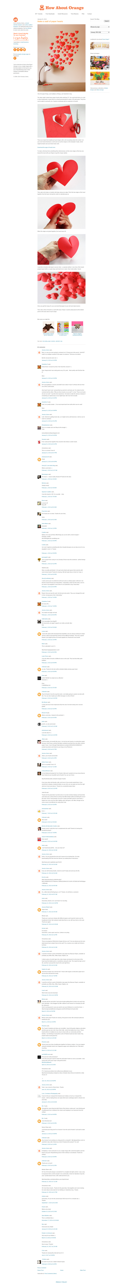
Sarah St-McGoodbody (48, 836)
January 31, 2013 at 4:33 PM (49, 378)
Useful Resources (63, 14)
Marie (43, 643)
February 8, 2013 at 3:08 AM (49, 822)
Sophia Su (44, 969)
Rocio (43, 500)
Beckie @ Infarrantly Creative (49, 826)
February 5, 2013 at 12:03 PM (49, 735)
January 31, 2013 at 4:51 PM (49, 421)
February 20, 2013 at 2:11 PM (49, 934)
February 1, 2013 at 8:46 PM (49, 615)
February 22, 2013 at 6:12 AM (49, 947)
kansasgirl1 (45, 557)
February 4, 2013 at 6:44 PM (49, 717)
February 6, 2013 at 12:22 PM (49, 788)
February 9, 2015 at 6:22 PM (49, 1165)
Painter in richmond (47, 1233)
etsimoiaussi (45, 730)
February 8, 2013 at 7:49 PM (49, 832)
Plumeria (44, 1026)
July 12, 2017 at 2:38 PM (48, 1255)
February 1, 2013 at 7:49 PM (49, 606)
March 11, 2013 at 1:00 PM (49, 1022)
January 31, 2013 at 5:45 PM (49, 435)
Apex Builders (45, 1215)
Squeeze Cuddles (46, 491)
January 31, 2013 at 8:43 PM (49, 461)
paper (49, 341)
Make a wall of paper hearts (50, 21)
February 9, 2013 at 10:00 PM (49, 841)
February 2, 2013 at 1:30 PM (49, 639)
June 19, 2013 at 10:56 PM (49, 1080)
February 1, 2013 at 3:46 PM (49, 540)
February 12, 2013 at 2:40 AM (49, 850)
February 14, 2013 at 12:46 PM (50, 903)
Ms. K (43, 1106)
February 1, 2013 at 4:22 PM (49, 563)
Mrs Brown (44, 702)
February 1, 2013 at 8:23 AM (49, 507)
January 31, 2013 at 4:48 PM (49, 410)
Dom (43, 675)
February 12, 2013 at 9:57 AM (49, 894)
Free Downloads (50, 14)
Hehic (43, 845)
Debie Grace (45, 762)
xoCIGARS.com (46, 1054)
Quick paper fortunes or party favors (63, 334)
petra (43, 721)
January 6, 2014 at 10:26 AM (49, 1102)
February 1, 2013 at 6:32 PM (49, 574)
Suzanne (44, 439)
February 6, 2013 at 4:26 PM (49, 804)
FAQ (83, 14)
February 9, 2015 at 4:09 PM (49, 1156)
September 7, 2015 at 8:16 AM (50, 1202)
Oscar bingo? (105, 39)
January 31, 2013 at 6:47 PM (49, 452)
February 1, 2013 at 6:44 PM (49, 586)
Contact (89, 14)
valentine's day (58, 341)
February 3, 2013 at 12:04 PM (49, 698)
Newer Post (40, 1270)
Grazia (43, 1206)
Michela (44, 483)
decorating (45, 341)
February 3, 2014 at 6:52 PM (49, 1123)
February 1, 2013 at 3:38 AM (49, 487)
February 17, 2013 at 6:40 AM (49, 911)
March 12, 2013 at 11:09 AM (49, 1038)
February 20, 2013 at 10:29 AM (50, 924)
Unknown (44, 666)
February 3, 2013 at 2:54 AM (49, 687)
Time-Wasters (75, 14)
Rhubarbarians (46, 425)
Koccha (44, 877)
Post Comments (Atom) (51, 1273)
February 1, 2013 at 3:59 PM (49, 553)
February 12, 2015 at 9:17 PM (49, 1192)
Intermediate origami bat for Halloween (48, 334)
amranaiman (45, 808)
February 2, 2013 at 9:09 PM (49, 662)
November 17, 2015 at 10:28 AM (50, 1220)
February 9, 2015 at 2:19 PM (49, 1144)
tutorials (53, 341)
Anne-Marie (45, 523)
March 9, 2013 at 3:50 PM (48, 1011)
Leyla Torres (45, 656)
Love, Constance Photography (50, 1093)
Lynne (43, 631)
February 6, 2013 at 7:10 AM (49, 766)
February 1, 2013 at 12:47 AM (49, 470)
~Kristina (44, 1259)
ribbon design (100, 90)
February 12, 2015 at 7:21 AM (49, 1181)
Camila (44, 544)
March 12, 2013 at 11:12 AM (49, 1050)
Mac (43, 1224)
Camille (44, 532)
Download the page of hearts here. (46, 147)
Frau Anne (44, 511)
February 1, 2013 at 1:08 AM (49, 479)
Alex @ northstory (46, 578)
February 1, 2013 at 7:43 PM (49, 597)
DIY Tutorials (38, 14)
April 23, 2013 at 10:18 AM (49, 1064)
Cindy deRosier (46, 770)
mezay (43, 928)
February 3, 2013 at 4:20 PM (49, 708)
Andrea (44, 1196)
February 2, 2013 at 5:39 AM (49, 627)
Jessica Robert (46, 907)
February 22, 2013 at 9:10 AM (49, 965)
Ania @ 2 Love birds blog (48, 465)
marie (43, 898)
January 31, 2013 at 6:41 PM (49, 444)
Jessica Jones (45, 350)
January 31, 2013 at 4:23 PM (49, 360)
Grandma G (45, 364)
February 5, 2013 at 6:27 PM (49, 749)
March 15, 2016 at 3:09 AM (49, 1237)
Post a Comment (41, 1267)
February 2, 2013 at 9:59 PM (49, 671)
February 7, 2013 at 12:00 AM (49, 813)
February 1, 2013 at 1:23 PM (49, 528)
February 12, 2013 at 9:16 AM (49, 864)
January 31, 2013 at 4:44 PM (49, 398)
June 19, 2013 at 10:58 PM (49, 1089)
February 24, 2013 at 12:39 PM (50, 995)
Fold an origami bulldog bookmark (77, 334)
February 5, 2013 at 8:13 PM (49, 758)
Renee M (44, 712)
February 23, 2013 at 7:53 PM (49, 976)
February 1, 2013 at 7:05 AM (49, 496)
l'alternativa (45, 619)
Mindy (43, 999)
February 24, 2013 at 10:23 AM (50, 986)
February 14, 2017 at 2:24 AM (49, 1246)
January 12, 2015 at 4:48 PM (49, 1133)
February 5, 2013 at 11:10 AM (49, 726)
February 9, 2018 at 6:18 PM (49, 1264)
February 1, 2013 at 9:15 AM (49, 519)
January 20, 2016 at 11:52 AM (49, 1229)
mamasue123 (45, 456)
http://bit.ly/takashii (46, 1062)
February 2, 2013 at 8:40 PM (49, 652)
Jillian (43, 739)
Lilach (43, 990)
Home (61, 1270)
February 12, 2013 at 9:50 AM (49, 885)
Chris (43, 1250)
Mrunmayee (45, 474)
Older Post (83, 1270)
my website (29, 28)
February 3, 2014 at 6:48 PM (49, 1114)
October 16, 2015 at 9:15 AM (49, 1211)
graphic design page (23, 54)
